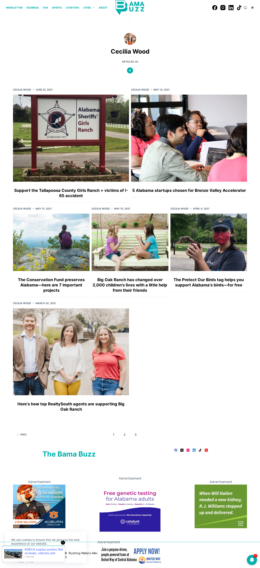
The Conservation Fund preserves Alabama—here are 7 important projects (51, 285)
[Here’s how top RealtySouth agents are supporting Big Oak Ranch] (71, 351)
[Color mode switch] (252, 7)
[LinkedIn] (231, 7)
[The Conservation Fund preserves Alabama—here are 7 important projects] (51, 242)
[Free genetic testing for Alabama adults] (130, 506)
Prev (23, 434)
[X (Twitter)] (181, 450)
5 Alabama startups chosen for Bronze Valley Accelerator (189, 190)
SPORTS (57, 7)
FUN (45, 7)
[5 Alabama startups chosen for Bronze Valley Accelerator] (189, 138)
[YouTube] (206, 450)
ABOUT (103, 7)
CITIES (87, 7)
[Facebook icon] (130, 70)
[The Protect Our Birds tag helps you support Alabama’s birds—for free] (208, 242)
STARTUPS (72, 7)
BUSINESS (33, 7)
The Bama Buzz (69, 454)
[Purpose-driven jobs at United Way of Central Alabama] (130, 554)
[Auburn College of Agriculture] (39, 506)
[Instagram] (222, 7)
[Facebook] (214, 7)
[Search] (245, 7)
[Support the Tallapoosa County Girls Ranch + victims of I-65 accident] (71, 138)
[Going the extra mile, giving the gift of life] (221, 506)
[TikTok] (239, 7)
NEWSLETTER (14, 7)
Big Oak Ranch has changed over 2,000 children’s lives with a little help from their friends (130, 285)
